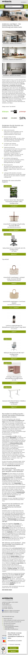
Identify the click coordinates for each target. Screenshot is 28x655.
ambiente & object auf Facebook (12, 610)
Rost (11, 580)
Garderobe (9, 531)
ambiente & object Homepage (11, 612)
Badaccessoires (6, 537)
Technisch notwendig (14, 644)
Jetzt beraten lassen (7, 589)
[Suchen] (21, 6)
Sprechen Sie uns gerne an (13, 465)
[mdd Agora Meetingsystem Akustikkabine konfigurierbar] (14, 369)
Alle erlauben (13, 648)
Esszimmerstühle (20, 492)
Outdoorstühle (11, 496)
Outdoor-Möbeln (15, 556)
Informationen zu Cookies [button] (15, 640)
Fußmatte (11, 584)
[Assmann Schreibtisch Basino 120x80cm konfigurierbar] (14, 393)
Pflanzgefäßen (5, 527)
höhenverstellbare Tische (16, 443)
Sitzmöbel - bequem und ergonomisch (12, 59)
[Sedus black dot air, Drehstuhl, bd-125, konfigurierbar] (14, 240)
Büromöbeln (13, 437)
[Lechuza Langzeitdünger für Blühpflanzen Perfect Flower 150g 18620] (14, 318)
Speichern (13, 651)
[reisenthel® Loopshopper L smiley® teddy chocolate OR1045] (14, 270)
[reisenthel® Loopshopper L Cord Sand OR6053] (14, 294)
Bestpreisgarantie (8, 618)
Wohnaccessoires (12, 518)
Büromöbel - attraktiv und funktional (12, 43)
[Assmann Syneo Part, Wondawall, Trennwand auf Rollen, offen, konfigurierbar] (14, 192)
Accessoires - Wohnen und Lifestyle (12, 75)
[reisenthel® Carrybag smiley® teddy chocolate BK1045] (14, 216)
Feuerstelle (5, 578)
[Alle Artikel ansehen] (5, 111)
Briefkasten (13, 582)
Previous (2, 16)
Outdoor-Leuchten (12, 568)
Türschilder (16, 523)
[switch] (3, 653)
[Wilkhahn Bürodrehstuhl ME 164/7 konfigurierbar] (14, 345)
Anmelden (23, 2)
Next (26, 16)
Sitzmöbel (4, 473)
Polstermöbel (17, 483)
